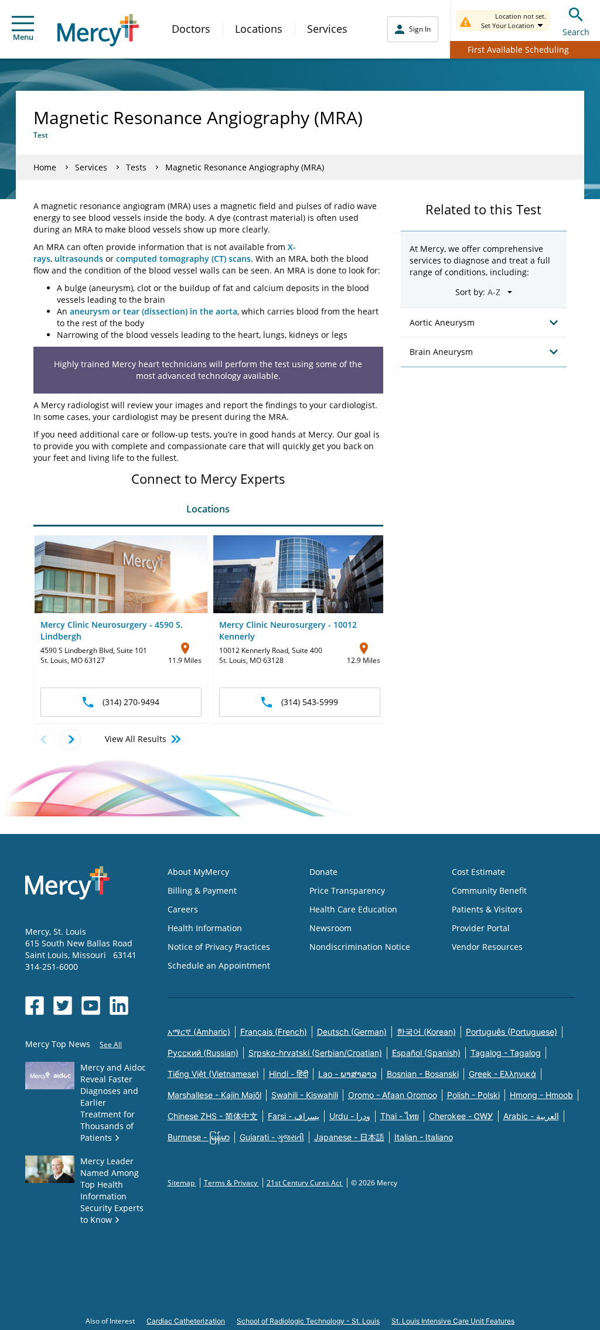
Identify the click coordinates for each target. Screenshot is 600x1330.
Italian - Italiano (423, 1137)
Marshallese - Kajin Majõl (214, 1095)
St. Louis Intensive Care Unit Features (452, 1321)
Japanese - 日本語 (349, 1137)
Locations (258, 29)
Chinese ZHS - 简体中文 (213, 1116)
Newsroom (330, 928)
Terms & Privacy (231, 1183)
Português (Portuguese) (511, 1032)
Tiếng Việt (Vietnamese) (213, 1074)
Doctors (191, 29)
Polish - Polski (473, 1095)
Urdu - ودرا (349, 1116)
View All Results (135, 738)
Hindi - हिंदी (288, 1074)
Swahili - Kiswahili (304, 1095)
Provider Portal (481, 928)
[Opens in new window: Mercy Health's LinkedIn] (119, 1005)
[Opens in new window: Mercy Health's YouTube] (90, 1005)
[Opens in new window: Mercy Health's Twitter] (62, 1005)
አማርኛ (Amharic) (199, 1032)
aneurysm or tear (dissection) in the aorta (153, 311)
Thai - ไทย (399, 1116)
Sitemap (182, 1183)
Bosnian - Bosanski (423, 1074)
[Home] (98, 30)
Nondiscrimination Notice (359, 946)
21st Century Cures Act (305, 1183)
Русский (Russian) (203, 1053)
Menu (23, 37)
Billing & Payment (202, 890)
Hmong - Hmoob (541, 1095)
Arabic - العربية (531, 1116)
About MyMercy (198, 871)
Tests (136, 167)
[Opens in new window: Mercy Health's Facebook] (34, 1005)
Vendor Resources (487, 946)
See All (111, 1044)
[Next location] (70, 739)
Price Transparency (347, 890)
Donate (323, 871)
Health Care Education (353, 909)
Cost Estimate (478, 871)
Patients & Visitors (487, 909)
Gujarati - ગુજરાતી (272, 1137)
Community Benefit (489, 890)
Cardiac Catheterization (185, 1321)
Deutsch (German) (352, 1032)
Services (327, 29)
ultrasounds (78, 258)
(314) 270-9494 (131, 701)
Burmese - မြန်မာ (199, 1137)
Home (44, 167)
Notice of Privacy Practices (219, 946)
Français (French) (273, 1032)
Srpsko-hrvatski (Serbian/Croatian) (315, 1053)
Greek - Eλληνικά (502, 1074)
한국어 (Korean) (426, 1032)
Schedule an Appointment (219, 965)
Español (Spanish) (426, 1053)
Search (575, 31)
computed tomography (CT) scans (183, 258)
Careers (183, 909)
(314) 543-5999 (309, 701)
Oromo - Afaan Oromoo (392, 1095)
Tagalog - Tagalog (506, 1053)
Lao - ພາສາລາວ (347, 1074)
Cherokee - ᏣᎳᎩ (461, 1116)
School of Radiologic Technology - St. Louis (308, 1321)
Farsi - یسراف (293, 1116)
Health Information (205, 928)
